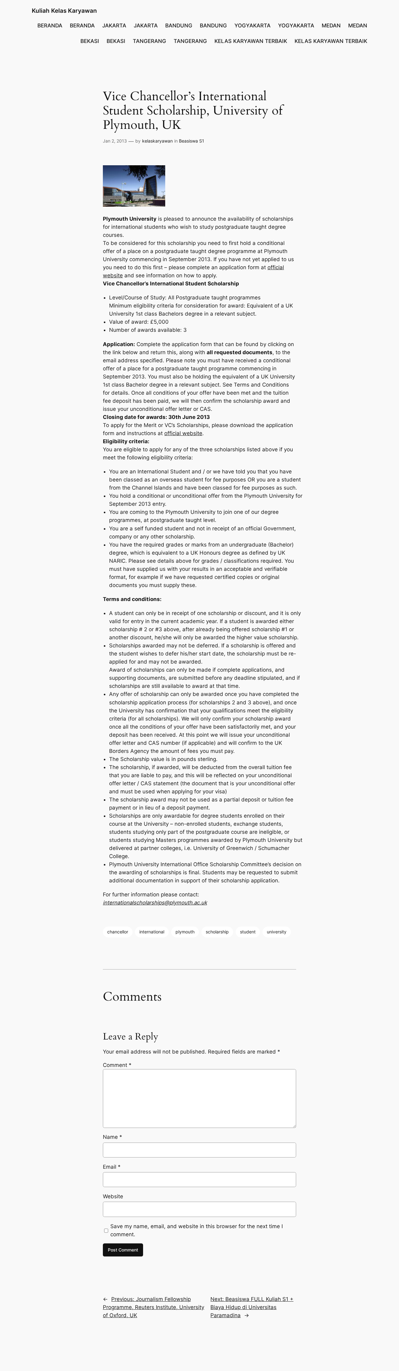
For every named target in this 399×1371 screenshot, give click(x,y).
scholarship (217, 931)
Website (113, 1196)
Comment (117, 1065)
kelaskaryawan (157, 140)
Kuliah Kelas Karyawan (64, 10)
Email (112, 1167)
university (276, 931)
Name (112, 1137)
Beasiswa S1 (191, 140)
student (248, 931)
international (151, 931)
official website (183, 433)
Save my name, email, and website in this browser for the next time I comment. (196, 1230)
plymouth (185, 931)
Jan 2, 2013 (115, 140)
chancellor (117, 931)
